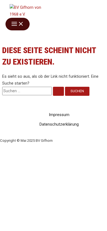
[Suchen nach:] (33, 90)
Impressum (59, 114)
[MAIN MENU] (17, 24)
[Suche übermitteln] (58, 91)
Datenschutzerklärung (59, 124)
